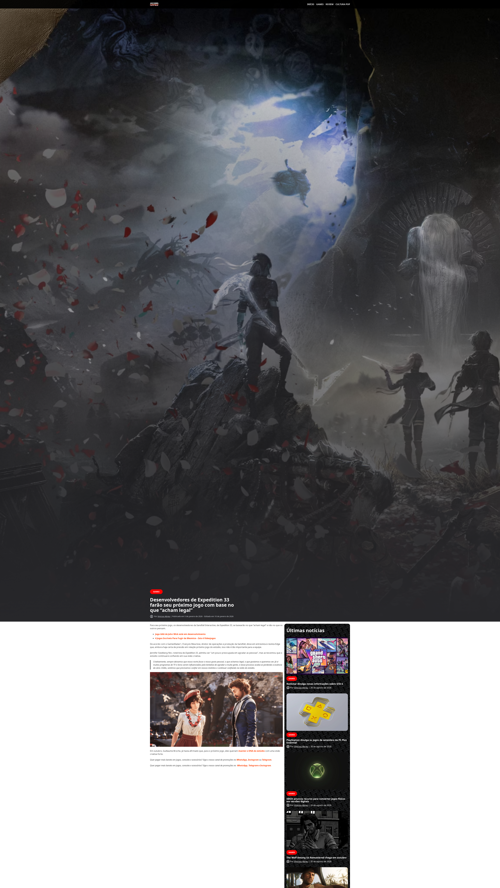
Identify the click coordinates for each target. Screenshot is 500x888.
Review (329, 4)
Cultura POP (343, 4)
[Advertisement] (216, 788)
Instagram (253, 759)
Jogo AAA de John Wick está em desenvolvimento (180, 634)
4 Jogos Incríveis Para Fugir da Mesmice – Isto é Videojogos (185, 638)
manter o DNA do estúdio (251, 750)
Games (320, 4)
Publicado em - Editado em (202, 616)
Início (310, 4)
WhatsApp (242, 759)
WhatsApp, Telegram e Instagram (254, 765)
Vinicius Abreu (164, 616)
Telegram (266, 759)
